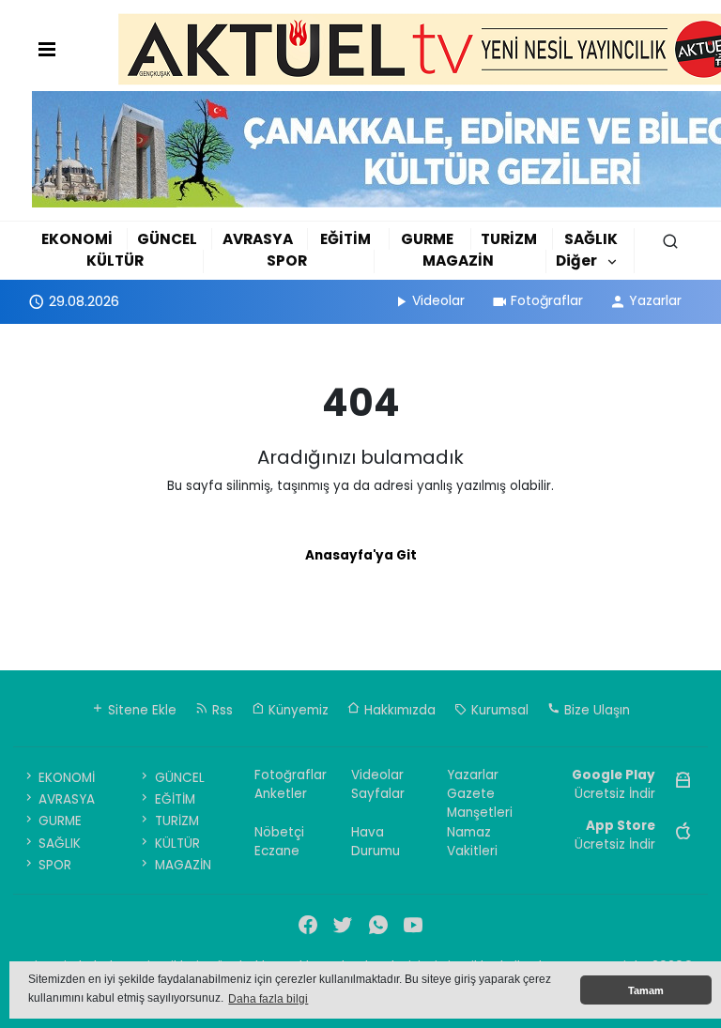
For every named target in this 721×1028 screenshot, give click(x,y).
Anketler (280, 794)
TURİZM (509, 239)
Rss (220, 710)
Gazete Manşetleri (480, 803)
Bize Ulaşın (595, 710)
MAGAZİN (458, 260)
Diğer (576, 260)
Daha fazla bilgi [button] (268, 998)
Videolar (438, 300)
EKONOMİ (77, 239)
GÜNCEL (167, 239)
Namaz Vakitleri (472, 841)
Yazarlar (655, 300)
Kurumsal (498, 710)
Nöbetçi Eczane (279, 841)
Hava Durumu (375, 841)
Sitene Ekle (140, 710)
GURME (427, 239)
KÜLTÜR (115, 260)
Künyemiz (297, 710)
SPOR (287, 260)
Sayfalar (378, 794)
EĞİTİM (345, 239)
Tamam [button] (646, 990)
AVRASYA (257, 239)
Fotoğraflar (547, 300)
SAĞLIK (591, 239)
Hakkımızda (398, 710)
